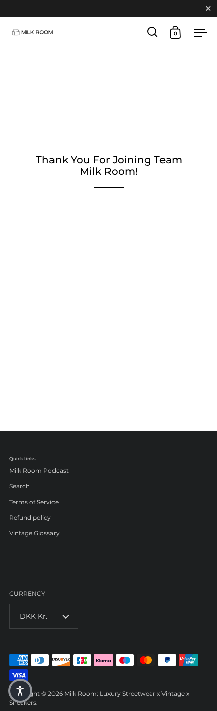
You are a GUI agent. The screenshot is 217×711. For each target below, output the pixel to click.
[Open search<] (152, 32)
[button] (20, 691)
